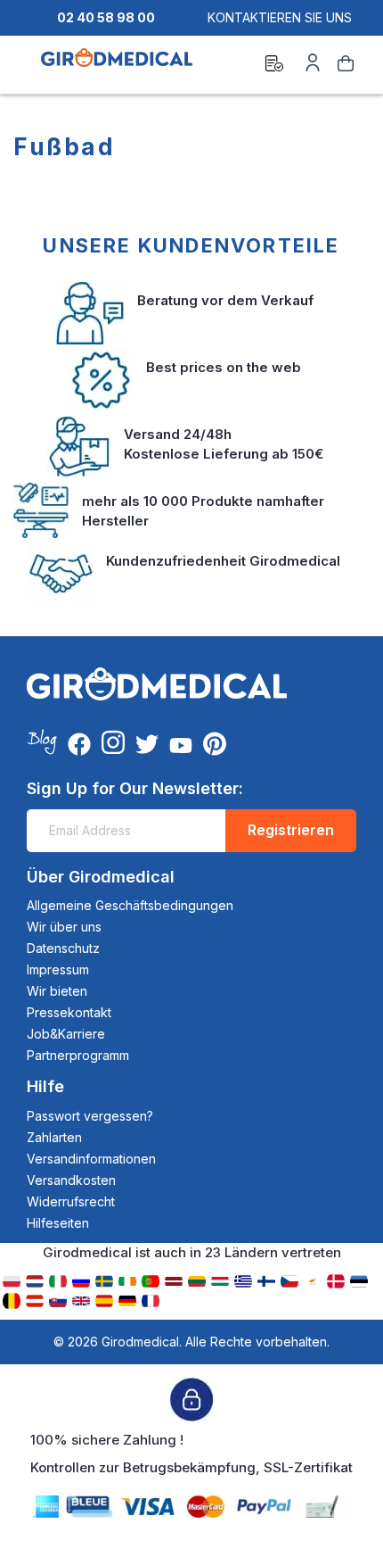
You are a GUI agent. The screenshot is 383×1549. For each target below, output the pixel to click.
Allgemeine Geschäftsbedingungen (130, 905)
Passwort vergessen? (90, 1115)
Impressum (58, 969)
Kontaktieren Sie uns (280, 17)
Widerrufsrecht (71, 1201)
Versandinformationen (91, 1158)
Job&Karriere (66, 1033)
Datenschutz (63, 948)
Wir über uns (64, 926)
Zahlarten (54, 1137)
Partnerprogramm (78, 1055)
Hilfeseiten (58, 1222)
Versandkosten (71, 1180)
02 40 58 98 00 (106, 17)
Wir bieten (57, 990)
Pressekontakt (69, 1012)
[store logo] (116, 66)
